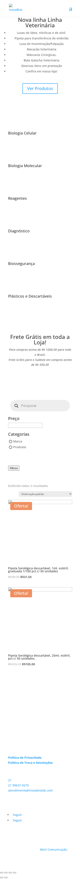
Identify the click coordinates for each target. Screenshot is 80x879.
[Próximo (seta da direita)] (6, 877)
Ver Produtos (40, 88)
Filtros (14, 468)
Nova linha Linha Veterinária (40, 22)
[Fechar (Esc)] (1, 872)
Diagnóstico (19, 230)
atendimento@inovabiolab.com (30, 790)
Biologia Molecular (25, 165)
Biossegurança (21, 263)
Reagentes (17, 198)
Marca (17, 441)
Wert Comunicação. (54, 849)
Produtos (19, 447)
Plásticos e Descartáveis (30, 296)
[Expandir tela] (10, 872)
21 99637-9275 (18, 785)
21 (10, 780)
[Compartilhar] (6, 872)
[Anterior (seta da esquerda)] (1, 877)
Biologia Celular (22, 133)
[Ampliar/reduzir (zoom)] (14, 872)
